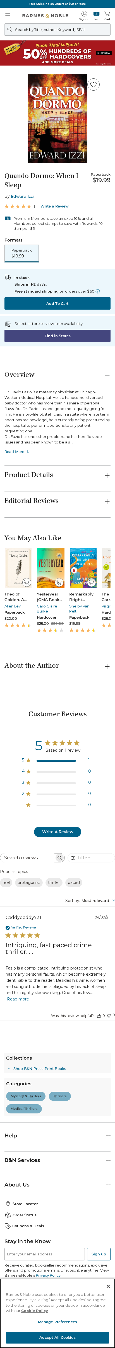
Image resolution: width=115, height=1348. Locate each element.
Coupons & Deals (28, 1226)
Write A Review (57, 831)
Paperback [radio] (21, 253)
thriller (54, 882)
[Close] (108, 1286)
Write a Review (54, 206)
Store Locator (25, 1204)
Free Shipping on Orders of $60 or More (57, 4)
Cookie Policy (34, 1310)
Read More (14, 451)
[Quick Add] (26, 582)
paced (74, 882)
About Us (17, 1184)
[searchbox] (27, 857)
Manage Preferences (57, 1322)
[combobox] (90, 900)
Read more (18, 999)
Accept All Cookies (57, 1337)
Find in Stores (58, 336)
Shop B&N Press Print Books (39, 1068)
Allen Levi (12, 606)
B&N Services (22, 1160)
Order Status (25, 1215)
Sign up (99, 1254)
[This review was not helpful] (109, 1015)
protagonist (29, 882)
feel (6, 882)
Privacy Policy (48, 1275)
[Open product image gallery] (57, 118)
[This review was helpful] (99, 1015)
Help (10, 1135)
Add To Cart (57, 303)
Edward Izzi (22, 196)
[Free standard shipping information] (97, 291)
